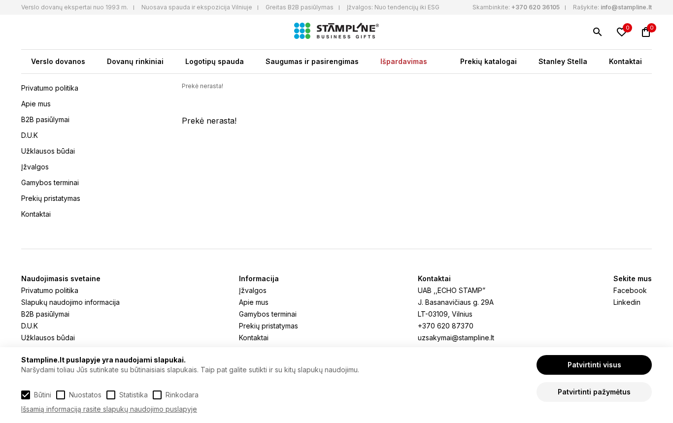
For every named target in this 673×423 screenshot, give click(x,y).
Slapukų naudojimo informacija (70, 302)
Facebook (630, 290)
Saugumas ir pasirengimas (312, 61)
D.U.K (29, 135)
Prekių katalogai (488, 61)
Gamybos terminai (50, 182)
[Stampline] (336, 32)
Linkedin (626, 302)
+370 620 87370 (445, 326)
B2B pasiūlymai (45, 119)
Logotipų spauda (214, 61)
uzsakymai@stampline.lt (456, 337)
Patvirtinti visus (594, 364)
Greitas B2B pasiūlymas (300, 7)
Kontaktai (625, 61)
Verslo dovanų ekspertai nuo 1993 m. (74, 7)
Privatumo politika (49, 88)
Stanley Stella (562, 61)
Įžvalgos (35, 167)
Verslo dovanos (58, 61)
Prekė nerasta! (202, 86)
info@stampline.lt (626, 7)
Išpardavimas (403, 61)
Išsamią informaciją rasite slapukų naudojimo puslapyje (109, 409)
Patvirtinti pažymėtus (594, 392)
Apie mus (36, 103)
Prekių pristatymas (50, 198)
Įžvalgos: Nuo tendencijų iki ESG (393, 7)
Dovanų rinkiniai (135, 61)
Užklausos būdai (48, 151)
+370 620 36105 (535, 7)
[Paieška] (598, 32)
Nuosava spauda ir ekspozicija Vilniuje (196, 7)
